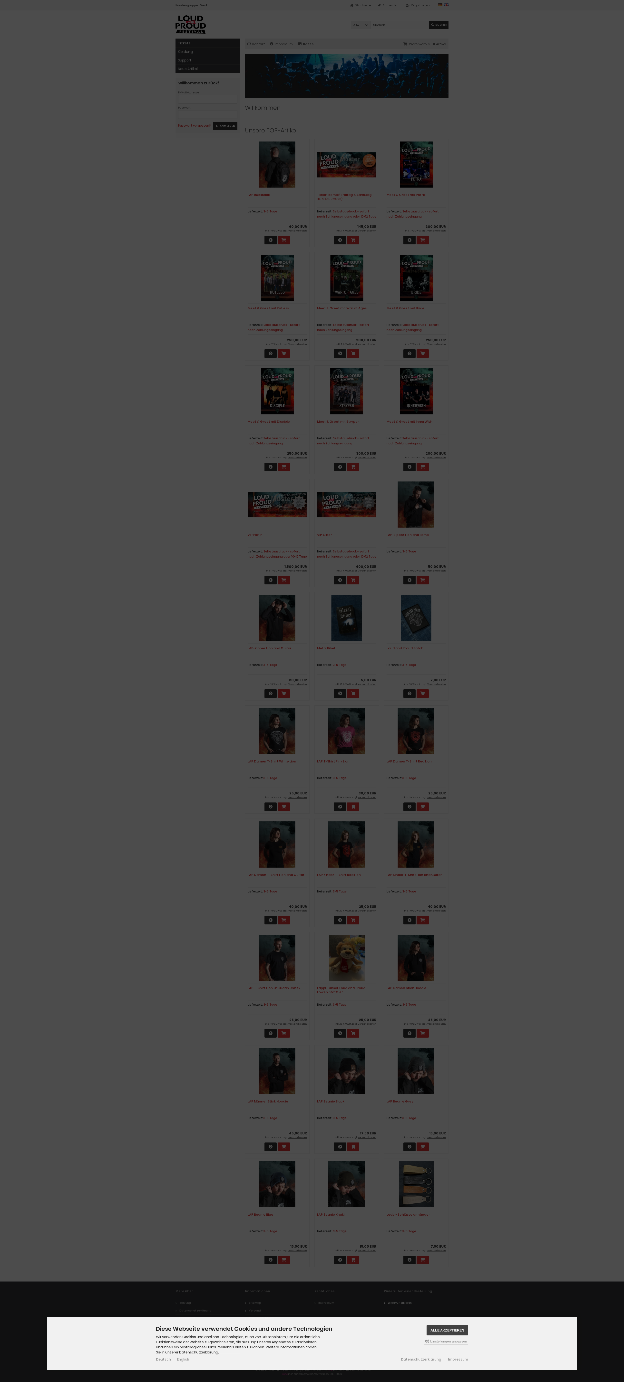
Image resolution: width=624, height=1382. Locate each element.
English (183, 1359)
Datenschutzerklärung (421, 1359)
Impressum (458, 1359)
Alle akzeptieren (447, 1330)
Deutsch (163, 1359)
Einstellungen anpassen (448, 1341)
